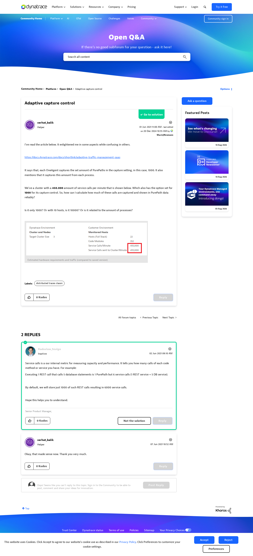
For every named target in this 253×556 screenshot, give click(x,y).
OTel (78, 18)
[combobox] (126, 57)
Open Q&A (66, 89)
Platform (55, 18)
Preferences (216, 549)
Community (147, 18)
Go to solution (153, 114)
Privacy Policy (127, 542)
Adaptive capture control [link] (88, 89)
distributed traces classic (49, 283)
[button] (204, 540)
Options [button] (225, 89)
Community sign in (218, 18)
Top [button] (27, 508)
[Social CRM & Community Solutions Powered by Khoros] (223, 509)
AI (68, 18)
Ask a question (197, 101)
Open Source (95, 18)
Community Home (31, 18)
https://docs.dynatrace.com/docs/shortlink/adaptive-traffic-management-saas (72, 157)
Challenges (114, 18)
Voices (130, 18)
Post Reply (156, 485)
